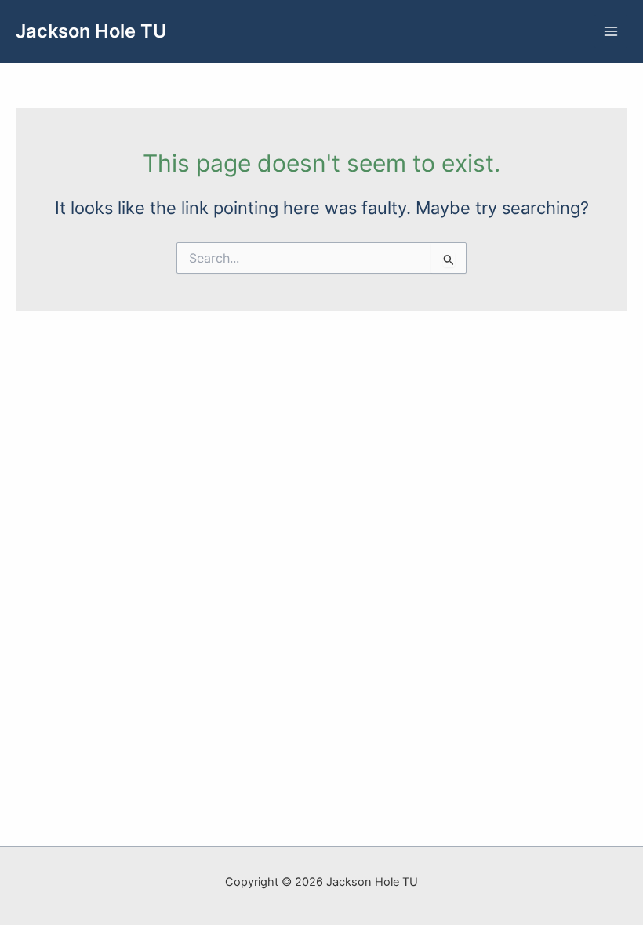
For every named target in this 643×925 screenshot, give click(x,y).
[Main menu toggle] (610, 31)
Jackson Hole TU (91, 31)
